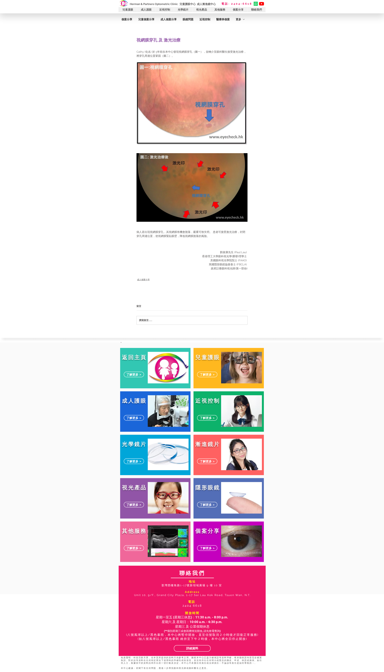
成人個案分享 (168, 19)
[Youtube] (261, 4)
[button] (127, 9)
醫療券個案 (223, 19)
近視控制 (205, 19)
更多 (238, 19)
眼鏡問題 (188, 19)
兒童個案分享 (146, 19)
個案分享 (127, 19)
